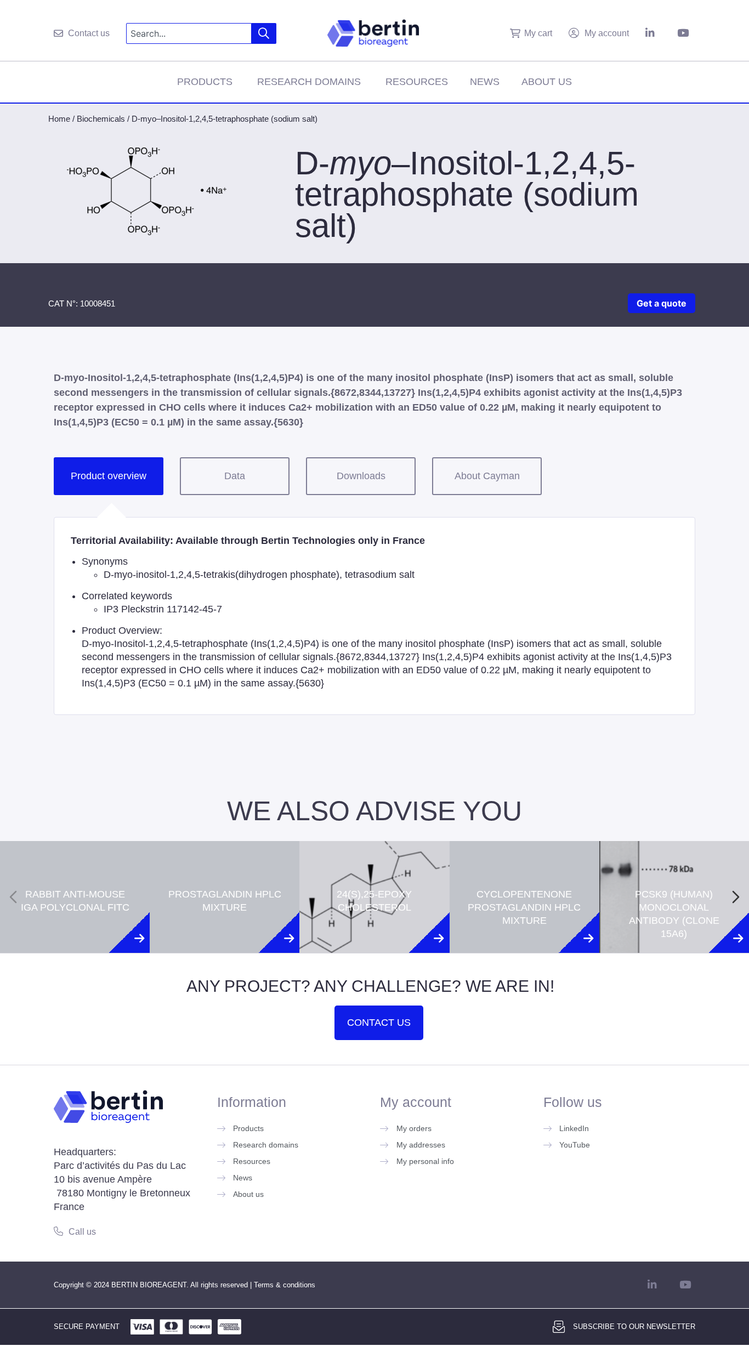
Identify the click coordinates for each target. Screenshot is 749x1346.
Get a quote (661, 303)
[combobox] (189, 33)
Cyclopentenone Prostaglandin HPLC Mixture (524, 860)
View (74, 945)
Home (59, 118)
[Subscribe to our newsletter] (559, 1327)
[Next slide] (736, 897)
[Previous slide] (13, 897)
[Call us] (58, 1231)
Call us (82, 1231)
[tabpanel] (374, 616)
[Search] (264, 33)
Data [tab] (234, 475)
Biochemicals (101, 118)
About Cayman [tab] (487, 475)
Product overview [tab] (108, 475)
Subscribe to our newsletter (634, 1326)
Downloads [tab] (361, 475)
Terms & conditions (284, 1285)
